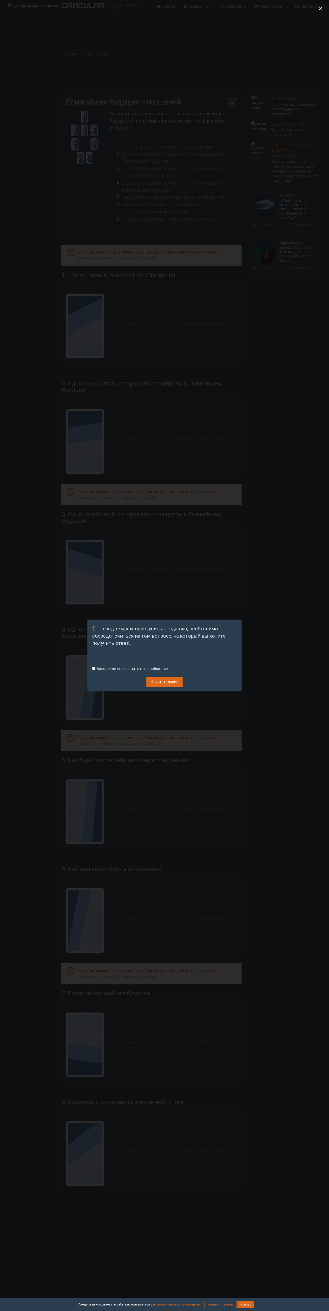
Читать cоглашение (220, 1304)
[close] (320, 8)
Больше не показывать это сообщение (131, 668)
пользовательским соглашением (176, 1304)
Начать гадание (164, 681)
